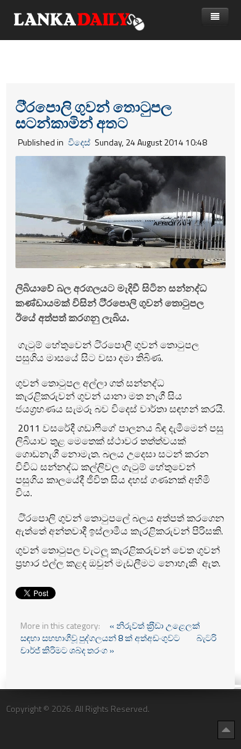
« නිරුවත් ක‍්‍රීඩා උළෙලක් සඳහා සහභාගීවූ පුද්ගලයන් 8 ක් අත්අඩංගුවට (110, 631)
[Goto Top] (226, 729)
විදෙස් (79, 142)
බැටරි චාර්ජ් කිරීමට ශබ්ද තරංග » (118, 644)
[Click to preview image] (120, 210)
